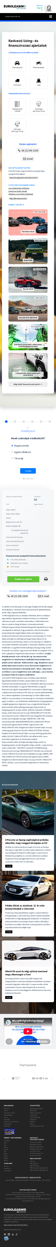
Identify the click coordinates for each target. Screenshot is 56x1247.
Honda (5, 1147)
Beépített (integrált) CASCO (36, 1146)
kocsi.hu (6, 1166)
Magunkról (7, 1108)
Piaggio (6, 1158)
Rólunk (6, 1110)
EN (42, 10)
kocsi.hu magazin (10, 785)
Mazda (5, 1154)
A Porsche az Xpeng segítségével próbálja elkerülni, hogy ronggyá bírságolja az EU (27, 841)
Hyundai (6, 1149)
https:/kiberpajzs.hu (28, 1201)
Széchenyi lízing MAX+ (36, 1142)
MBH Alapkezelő (34, 1163)
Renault (6, 1160)
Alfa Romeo (7, 1140)
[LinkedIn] (10, 1234)
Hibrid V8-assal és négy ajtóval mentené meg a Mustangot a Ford (26, 973)
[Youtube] (14, 1234)
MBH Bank (32, 1161)
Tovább (28, 471)
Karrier (6, 1117)
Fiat (5, 1145)
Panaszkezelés (46, 1180)
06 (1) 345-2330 (29, 150)
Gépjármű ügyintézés (35, 1113)
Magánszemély (21, 445)
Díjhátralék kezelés (35, 1117)
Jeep (5, 1151)
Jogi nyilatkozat (10, 1180)
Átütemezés (33, 1119)
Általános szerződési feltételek (20, 194)
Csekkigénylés (33, 1115)
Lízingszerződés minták (17, 191)
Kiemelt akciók (15, 205)
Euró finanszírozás (35, 1151)
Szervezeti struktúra (9, 1113)
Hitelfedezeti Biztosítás (36, 1149)
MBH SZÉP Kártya (34, 1166)
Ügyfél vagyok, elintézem (36, 1108)
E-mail (45, 596)
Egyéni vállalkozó (22, 452)
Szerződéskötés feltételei (18, 188)
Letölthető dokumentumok (21, 185)
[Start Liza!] (47, 8)
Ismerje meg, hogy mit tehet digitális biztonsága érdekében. (28, 1192)
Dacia (5, 1143)
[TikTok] (17, 1234)
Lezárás (32, 1124)
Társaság (18, 458)
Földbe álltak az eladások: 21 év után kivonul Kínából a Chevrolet (25, 907)
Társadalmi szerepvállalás (11, 1121)
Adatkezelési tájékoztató (22, 1180)
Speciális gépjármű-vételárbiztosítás (23, 178)
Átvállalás (32, 1121)
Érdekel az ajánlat (23, 579)
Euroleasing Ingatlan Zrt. (36, 1153)
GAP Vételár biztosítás (19, 168)
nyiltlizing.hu (7, 1170)
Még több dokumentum (18, 199)
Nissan (6, 1156)
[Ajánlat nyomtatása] (46, 579)
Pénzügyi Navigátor (35, 1180)
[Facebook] (6, 1234)
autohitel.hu (7, 1168)
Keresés (40, 6)
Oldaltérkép (7, 1126)
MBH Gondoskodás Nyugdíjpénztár (39, 1168)
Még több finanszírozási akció (27, 384)
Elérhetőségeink (8, 1115)
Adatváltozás (33, 1110)
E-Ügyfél (40, 8)
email (29, 158)
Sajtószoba (7, 1119)
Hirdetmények (7, 1124)
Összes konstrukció (35, 1155)
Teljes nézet (29, 479)
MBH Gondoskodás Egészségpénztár (39, 1170)
